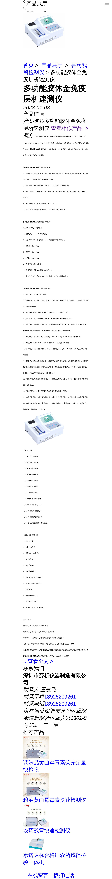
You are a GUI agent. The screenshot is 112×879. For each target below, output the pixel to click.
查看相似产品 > (69, 128)
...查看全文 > (38, 661)
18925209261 (60, 697)
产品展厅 (51, 65)
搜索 (45, 11)
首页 (28, 65)
